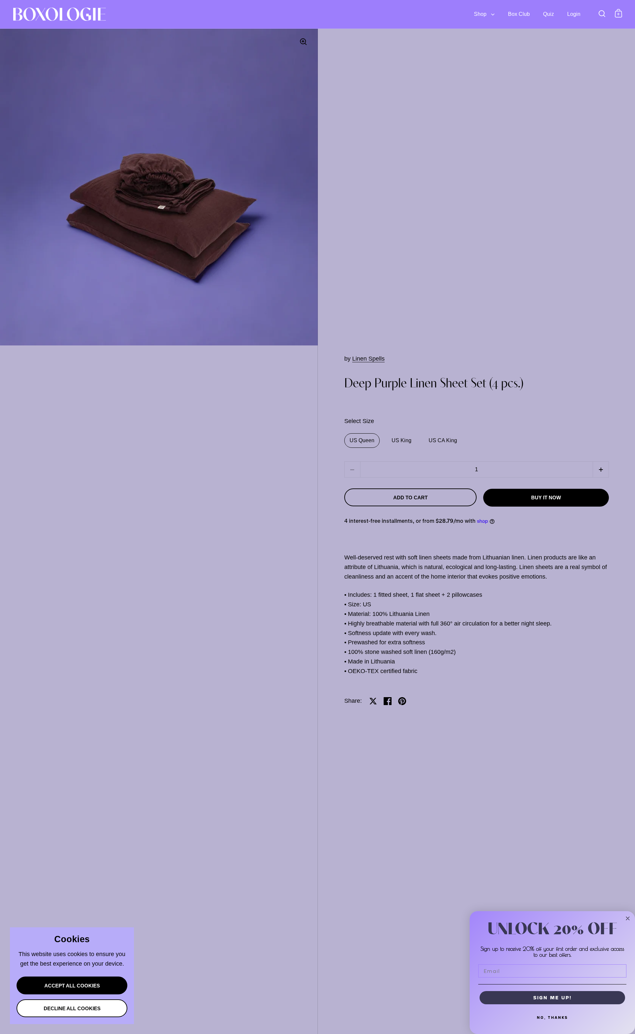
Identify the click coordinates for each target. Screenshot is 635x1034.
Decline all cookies (72, 1008)
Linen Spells (368, 358)
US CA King (443, 440)
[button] (601, 469)
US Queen (362, 440)
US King (401, 440)
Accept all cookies (72, 985)
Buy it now (546, 497)
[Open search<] (602, 13)
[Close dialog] (628, 918)
